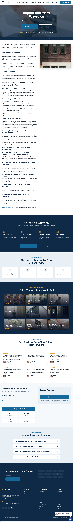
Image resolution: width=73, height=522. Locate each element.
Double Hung (41, 491)
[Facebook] (3, 508)
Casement (41, 500)
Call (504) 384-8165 (30, 26)
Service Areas (33, 2)
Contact (47, 2)
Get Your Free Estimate (55, 397)
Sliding (40, 495)
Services (18, 2)
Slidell (55, 476)
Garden (40, 498)
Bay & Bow (41, 506)
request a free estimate (6, 207)
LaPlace (60, 473)
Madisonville (41, 476)
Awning (40, 493)
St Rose (60, 476)
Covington (49, 470)
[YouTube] (12, 508)
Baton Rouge (41, 470)
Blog (43, 2)
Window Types (25, 2)
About (39, 2)
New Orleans (47, 473)
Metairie (40, 473)
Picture (40, 508)
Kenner (54, 473)
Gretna (55, 470)
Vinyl (40, 511)
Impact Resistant (42, 504)
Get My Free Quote (45, 246)
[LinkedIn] (9, 508)
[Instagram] (6, 508)
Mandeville (49, 476)
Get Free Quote (65, 2)
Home (25, 491)
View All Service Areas (12, 479)
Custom (40, 502)
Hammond (61, 470)
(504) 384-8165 (7, 498)
